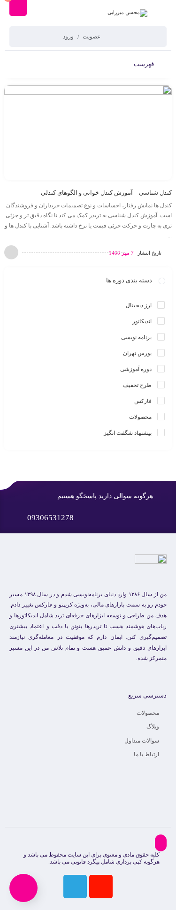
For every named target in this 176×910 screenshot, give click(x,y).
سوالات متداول (141, 740)
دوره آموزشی (136, 369)
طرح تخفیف (137, 385)
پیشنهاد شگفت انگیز (128, 433)
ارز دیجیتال (139, 305)
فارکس (143, 401)
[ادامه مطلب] (11, 252)
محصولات (140, 417)
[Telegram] (75, 886)
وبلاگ (152, 726)
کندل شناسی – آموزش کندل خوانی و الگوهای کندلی (106, 192)
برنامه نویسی (136, 337)
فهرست (144, 64)
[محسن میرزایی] (127, 13)
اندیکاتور (142, 321)
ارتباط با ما (146, 754)
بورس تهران (137, 353)
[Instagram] (101, 886)
